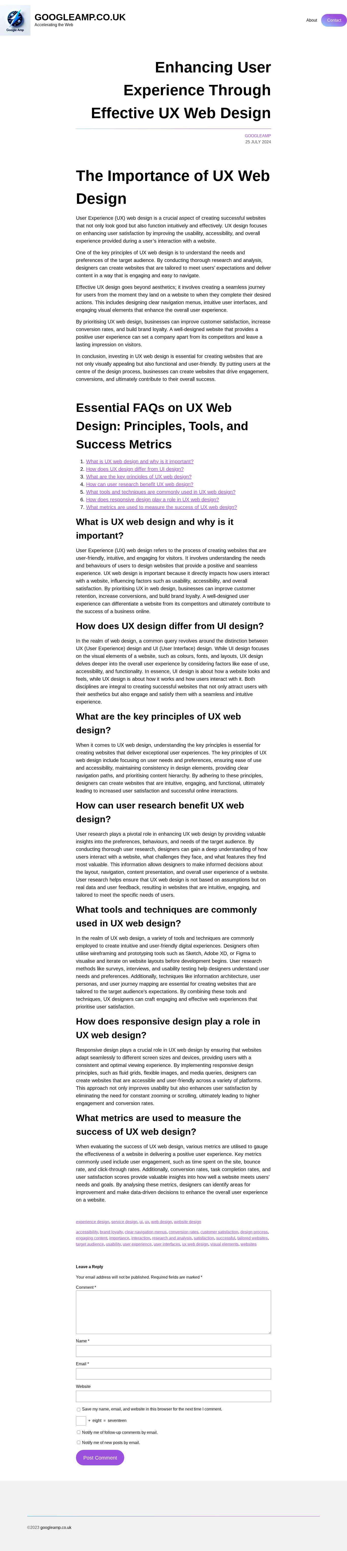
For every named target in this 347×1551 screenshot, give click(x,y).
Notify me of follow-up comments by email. (120, 1432)
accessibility (87, 1232)
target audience (90, 1244)
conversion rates (183, 1232)
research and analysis (172, 1238)
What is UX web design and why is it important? (140, 461)
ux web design (195, 1244)
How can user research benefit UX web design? (139, 484)
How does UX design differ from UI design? (135, 469)
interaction (140, 1238)
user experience (137, 1244)
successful (225, 1238)
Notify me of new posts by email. (111, 1442)
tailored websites (252, 1238)
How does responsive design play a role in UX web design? (152, 499)
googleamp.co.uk (80, 17)
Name (82, 1341)
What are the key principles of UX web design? (139, 476)
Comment (86, 1287)
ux (147, 1222)
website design (187, 1222)
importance (119, 1238)
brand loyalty (111, 1232)
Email (82, 1364)
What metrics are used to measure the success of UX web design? (161, 507)
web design (161, 1222)
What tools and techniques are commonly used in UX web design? (160, 492)
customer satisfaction (219, 1232)
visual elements (224, 1244)
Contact (334, 20)
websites (249, 1244)
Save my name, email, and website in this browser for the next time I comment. (152, 1409)
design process (254, 1232)
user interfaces (167, 1244)
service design (124, 1222)
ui (141, 1222)
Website (83, 1386)
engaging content (91, 1238)
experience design (92, 1222)
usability (113, 1244)
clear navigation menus (146, 1232)
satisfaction (204, 1238)
